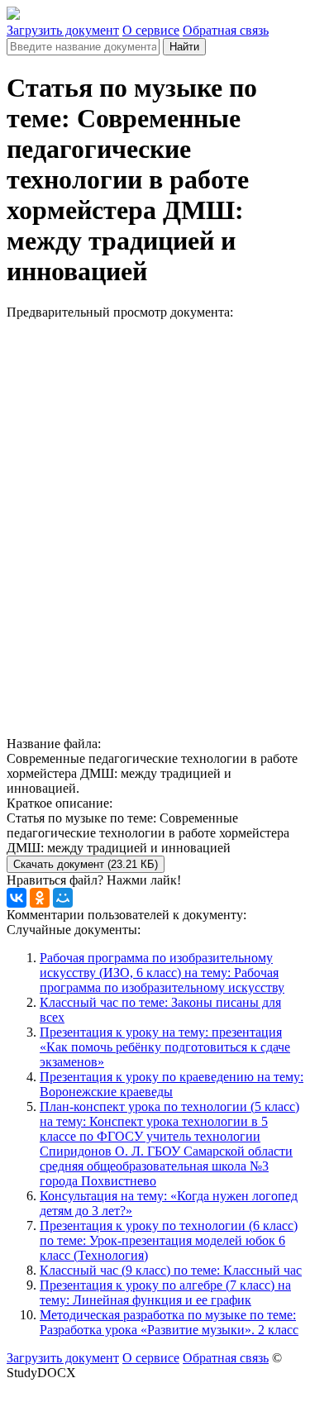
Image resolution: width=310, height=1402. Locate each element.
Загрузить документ (63, 30)
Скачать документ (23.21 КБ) (85, 864)
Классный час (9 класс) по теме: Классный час (171, 1270)
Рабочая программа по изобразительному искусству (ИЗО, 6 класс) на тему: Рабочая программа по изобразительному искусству (162, 972)
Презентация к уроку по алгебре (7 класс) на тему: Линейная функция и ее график (165, 1292)
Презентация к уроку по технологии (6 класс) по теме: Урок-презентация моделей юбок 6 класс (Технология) (169, 1240)
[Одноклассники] (40, 898)
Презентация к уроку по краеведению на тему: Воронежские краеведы (171, 1084)
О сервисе (150, 30)
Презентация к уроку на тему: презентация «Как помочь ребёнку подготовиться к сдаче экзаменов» (165, 1047)
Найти (184, 47)
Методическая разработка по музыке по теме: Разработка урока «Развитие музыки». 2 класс (169, 1322)
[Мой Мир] (63, 898)
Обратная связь (226, 30)
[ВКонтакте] (16, 898)
